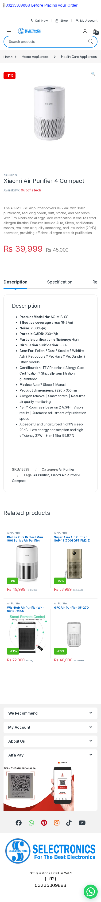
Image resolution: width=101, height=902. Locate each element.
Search (90, 41)
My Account (88, 20)
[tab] (15, 284)
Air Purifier (10, 175)
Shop (64, 20)
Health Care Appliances (79, 57)
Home (8, 57)
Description (15, 282)
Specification (59, 282)
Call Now (41, 20)
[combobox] (44, 41)
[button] (91, 892)
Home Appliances (35, 57)
